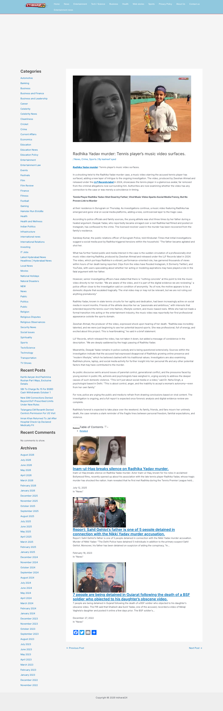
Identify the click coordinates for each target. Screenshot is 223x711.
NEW (23, 286)
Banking (24, 83)
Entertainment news (63, 10)
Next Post (195, 648)
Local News (26, 265)
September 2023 (29, 633)
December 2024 (29, 557)
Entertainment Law (30, 165)
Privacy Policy (165, 4)
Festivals (25, 175)
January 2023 (27, 674)
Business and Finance (32, 93)
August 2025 (27, 516)
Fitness (24, 195)
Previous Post (75, 648)
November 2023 (29, 623)
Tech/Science (27, 347)
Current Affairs (28, 134)
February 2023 (28, 669)
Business (113, 4)
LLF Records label (104, 182)
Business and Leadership (33, 98)
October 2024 (27, 567)
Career (24, 103)
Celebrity (25, 108)
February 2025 (28, 547)
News (66, 4)
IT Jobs (24, 252)
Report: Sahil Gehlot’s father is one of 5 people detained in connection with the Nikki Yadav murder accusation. (124, 531)
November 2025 (29, 500)
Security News (28, 327)
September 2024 (29, 572)
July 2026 (25, 459)
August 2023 (27, 639)
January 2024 (27, 613)
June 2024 (26, 587)
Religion (24, 311)
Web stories (138, 4)
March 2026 (26, 480)
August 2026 (27, 454)
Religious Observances (32, 322)
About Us (180, 4)
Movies (24, 270)
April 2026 (26, 475)
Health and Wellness (31, 221)
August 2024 (27, 577)
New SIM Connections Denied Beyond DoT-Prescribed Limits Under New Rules (36, 401)
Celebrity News (28, 113)
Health (125, 4)
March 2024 (26, 603)
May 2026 (25, 470)
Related (84, 431)
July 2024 (25, 582)
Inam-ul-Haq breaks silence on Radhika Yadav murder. (121, 469)
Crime (23, 129)
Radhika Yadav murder (85, 167)
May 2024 (25, 592)
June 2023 (26, 649)
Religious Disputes (30, 316)
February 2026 (28, 485)
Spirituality (26, 337)
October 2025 (27, 506)
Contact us (194, 4)
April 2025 (26, 536)
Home (57, 4)
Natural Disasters (29, 281)
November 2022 (29, 685)
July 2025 (25, 521)
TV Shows (25, 363)
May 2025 (25, 531)
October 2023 (27, 628)
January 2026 (27, 490)
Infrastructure (27, 231)
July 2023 (25, 644)
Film (22, 180)
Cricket (24, 124)
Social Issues (27, 332)
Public (23, 306)
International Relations (32, 241)
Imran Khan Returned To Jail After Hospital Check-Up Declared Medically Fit (38, 422)
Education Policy (29, 154)
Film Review (27, 185)
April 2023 (26, 659)
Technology (26, 352)
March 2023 (26, 664)
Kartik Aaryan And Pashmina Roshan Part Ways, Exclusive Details (35, 380)
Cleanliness (26, 119)
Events (24, 170)
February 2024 (28, 608)
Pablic (23, 296)
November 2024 (29, 562)
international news (30, 236)
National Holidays (29, 276)
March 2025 (26, 541)
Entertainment (80, 4)
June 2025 (26, 526)
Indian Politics (27, 226)
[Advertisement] (111, 37)
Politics (24, 301)
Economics (26, 139)
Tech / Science (98, 4)
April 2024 (26, 598)
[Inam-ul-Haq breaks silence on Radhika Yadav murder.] (99, 451)
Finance (24, 190)
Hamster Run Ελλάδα (31, 211)
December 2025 (29, 495)
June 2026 (26, 465)
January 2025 (27, 552)
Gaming (24, 206)
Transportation (28, 357)
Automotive (26, 78)
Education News (29, 149)
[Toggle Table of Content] (106, 427)
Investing (25, 247)
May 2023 (25, 654)
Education (25, 144)
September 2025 (29, 511)
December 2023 (29, 618)
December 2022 (29, 680)
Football (24, 200)
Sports (151, 4)
